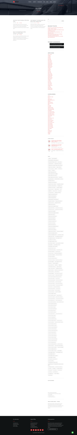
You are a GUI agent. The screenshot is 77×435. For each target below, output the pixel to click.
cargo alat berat (50, 163)
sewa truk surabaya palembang (52, 338)
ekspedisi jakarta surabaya (59, 178)
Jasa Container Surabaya (51, 112)
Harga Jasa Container (51, 108)
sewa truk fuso (59, 295)
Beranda (30, 1)
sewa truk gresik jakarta (51, 298)
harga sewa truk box (51, 207)
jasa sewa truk (58, 251)
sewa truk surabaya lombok (52, 333)
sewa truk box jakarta (51, 281)
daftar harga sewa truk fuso (52, 175)
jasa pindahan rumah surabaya (52, 246)
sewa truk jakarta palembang (52, 308)
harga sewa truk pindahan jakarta (53, 226)
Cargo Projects (15, 425)
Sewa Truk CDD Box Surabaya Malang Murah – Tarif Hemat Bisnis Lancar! (57, 149)
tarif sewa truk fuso (51, 366)
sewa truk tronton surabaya (52, 347)
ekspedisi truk (60, 185)
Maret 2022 (49, 87)
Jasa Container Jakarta (51, 111)
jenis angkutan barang (58, 261)
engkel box (50, 190)
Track (44, 1)
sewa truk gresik (50, 123)
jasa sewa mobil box (51, 251)
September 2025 (50, 66)
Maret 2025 (49, 72)
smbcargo (21, 34)
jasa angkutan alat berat (59, 236)
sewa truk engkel (50, 121)
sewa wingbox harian (59, 352)
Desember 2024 (50, 74)
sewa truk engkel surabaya (52, 295)
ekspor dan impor (50, 102)
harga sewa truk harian (51, 219)
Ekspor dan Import (51, 189)
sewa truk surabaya (50, 127)
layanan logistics (55, 263)
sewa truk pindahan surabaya (52, 325)
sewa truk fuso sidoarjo (59, 296)
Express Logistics (15, 426)
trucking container (59, 368)
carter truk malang (51, 168)
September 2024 (50, 77)
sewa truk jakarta (50, 124)
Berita (47, 1)
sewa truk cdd (50, 286)
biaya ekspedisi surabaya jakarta (53, 160)
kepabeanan (50, 263)
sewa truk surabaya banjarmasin (52, 330)
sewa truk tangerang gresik (52, 342)
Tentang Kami (40, 1)
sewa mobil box (57, 271)
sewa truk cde (58, 288)
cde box (49, 170)
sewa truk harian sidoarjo (59, 298)
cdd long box (60, 168)
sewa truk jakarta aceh (51, 300)
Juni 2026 (49, 56)
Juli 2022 (49, 86)
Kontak (54, 1)
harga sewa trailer (51, 202)
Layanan (34, 1)
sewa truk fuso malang (51, 296)
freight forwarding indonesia (52, 194)
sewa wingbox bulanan (51, 352)
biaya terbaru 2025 (50, 96)
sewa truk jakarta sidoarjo (52, 310)
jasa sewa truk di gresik (58, 253)
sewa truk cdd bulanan (57, 286)
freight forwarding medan (52, 197)
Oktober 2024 (50, 76)
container (53, 170)
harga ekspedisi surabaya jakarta (53, 199)
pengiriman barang (59, 268)
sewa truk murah (59, 320)
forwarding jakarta (51, 192)
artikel (49, 95)
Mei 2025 (49, 70)
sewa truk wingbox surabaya (52, 350)
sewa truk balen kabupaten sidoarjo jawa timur (54, 276)
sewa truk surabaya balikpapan (52, 327)
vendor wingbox (56, 373)
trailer (49, 129)
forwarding (49, 105)
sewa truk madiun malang (51, 315)
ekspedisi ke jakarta (51, 180)
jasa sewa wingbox (51, 261)
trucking (54, 368)
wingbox (49, 133)
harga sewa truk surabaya (52, 229)
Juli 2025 (49, 68)
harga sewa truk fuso (51, 214)
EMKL (49, 104)
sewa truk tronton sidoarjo (59, 345)
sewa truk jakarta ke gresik (52, 303)
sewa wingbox (50, 128)
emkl (60, 189)
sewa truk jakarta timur (51, 313)
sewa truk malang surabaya (52, 320)
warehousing (49, 131)
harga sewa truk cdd (51, 209)
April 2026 (49, 58)
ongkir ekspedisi (59, 266)
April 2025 (49, 71)
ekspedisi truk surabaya (51, 187)
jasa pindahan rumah (51, 113)
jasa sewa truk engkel (51, 254)
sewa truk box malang (51, 283)
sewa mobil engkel (51, 273)
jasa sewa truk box (50, 253)
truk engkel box (50, 373)
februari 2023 (55, 190)
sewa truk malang (50, 125)
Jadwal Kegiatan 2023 (51, 109)
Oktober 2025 (50, 65)
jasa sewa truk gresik (51, 256)
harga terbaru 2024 (60, 234)
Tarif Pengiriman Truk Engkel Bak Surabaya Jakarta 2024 (55, 364)
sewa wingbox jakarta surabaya (53, 355)
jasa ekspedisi (50, 244)
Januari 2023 (49, 84)
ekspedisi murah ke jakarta (52, 182)
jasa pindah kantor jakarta (52, 249)
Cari (48, 19)
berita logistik (54, 158)
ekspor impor (57, 189)
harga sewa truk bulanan (59, 207)
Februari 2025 (50, 73)
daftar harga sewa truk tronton (53, 177)
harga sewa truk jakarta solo (52, 221)
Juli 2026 (49, 55)
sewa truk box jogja (58, 281)
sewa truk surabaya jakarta (52, 332)
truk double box (55, 371)
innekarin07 (51, 43)
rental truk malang (50, 271)
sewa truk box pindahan (59, 283)
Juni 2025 (49, 69)
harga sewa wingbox (60, 231)
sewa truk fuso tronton (51, 122)
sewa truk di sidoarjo (51, 291)
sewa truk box (57, 278)
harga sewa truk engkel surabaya (53, 212)
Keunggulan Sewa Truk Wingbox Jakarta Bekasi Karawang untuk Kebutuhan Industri (56, 145)
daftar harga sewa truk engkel (52, 173)
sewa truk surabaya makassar (52, 335)
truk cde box (50, 371)
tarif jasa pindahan (51, 360)
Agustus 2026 (50, 54)
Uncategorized (50, 130)
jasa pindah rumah (59, 249)
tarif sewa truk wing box (58, 366)
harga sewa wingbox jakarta (52, 234)
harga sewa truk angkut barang (53, 206)
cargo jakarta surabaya (57, 163)
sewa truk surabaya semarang (52, 340)
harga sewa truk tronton (52, 231)
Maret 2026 (49, 59)
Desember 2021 (50, 88)
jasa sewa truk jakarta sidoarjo (52, 258)
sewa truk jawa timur (59, 313)
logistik (60, 264)
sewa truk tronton (51, 345)
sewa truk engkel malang (52, 293)
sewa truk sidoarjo (50, 126)
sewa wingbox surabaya (51, 357)
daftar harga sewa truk (52, 172)
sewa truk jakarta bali (59, 300)
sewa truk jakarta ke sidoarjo (52, 305)
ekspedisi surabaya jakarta (52, 185)
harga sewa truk (57, 202)
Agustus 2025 (50, 67)
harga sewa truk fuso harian (52, 216)
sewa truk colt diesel (50, 120)
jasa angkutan (50, 110)
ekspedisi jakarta (51, 178)
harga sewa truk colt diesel (59, 209)
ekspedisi (60, 177)
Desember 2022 (50, 85)
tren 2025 (49, 368)
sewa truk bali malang (51, 278)
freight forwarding (50, 107)
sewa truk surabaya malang (52, 337)
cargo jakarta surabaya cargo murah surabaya (55, 165)
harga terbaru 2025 (51, 236)
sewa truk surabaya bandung (52, 328)
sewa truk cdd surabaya (51, 288)
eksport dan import (50, 103)
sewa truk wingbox (60, 347)
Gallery (51, 1)
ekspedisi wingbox (59, 187)
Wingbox (49, 132)
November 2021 (50, 89)
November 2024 (50, 75)
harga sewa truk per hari (52, 224)
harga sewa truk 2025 (51, 204)
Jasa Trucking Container (51, 114)
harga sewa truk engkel (51, 211)
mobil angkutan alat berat (51, 266)
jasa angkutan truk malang (52, 239)
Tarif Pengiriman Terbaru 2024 (52, 362)
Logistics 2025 (50, 115)
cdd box (56, 168)
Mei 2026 (49, 57)
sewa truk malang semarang (52, 318)
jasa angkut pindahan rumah (52, 241)
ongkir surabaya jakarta (51, 268)
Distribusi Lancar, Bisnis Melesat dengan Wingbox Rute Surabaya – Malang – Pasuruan (56, 141)
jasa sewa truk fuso (59, 254)
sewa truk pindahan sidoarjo (52, 323)
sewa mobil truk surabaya (58, 273)
